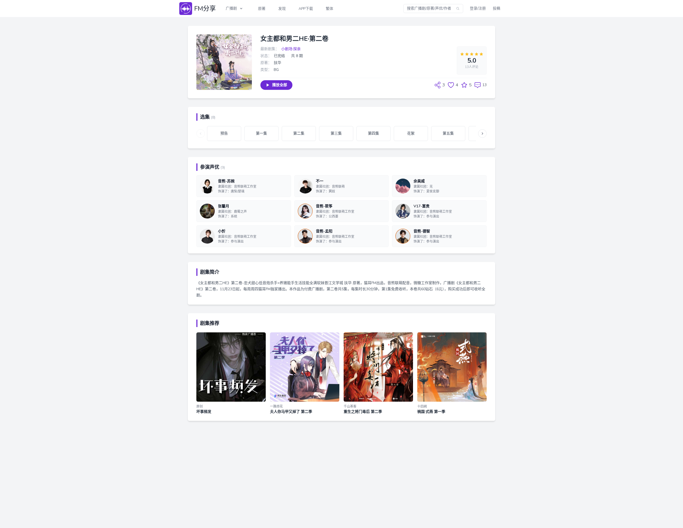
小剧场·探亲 (291, 48)
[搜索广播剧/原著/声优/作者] (458, 8)
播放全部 (279, 84)
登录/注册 (478, 8)
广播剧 (231, 8)
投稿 (496, 8)
